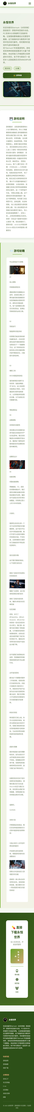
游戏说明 (5, 1060)
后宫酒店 (5, 1090)
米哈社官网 (6, 1093)
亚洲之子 (5, 1079)
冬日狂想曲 (6, 1082)
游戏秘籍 (5, 1064)
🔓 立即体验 (17, 75)
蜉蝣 (4, 1097)
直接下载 (5, 1068)
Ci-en (4, 1086)
